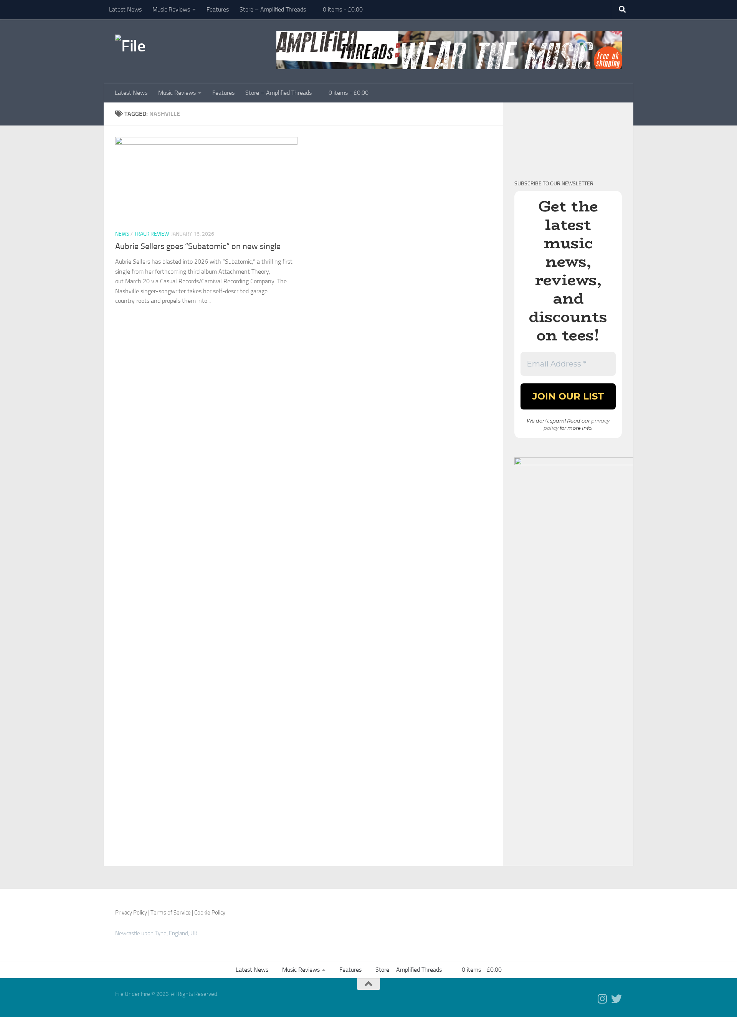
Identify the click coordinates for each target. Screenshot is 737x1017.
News (122, 234)
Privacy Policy (131, 912)
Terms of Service (170, 912)
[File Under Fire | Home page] (144, 46)
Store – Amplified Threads (273, 9)
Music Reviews (171, 9)
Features (218, 9)
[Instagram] (602, 999)
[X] (616, 999)
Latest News (125, 9)
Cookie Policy (209, 912)
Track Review (151, 234)
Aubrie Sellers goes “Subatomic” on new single (198, 246)
